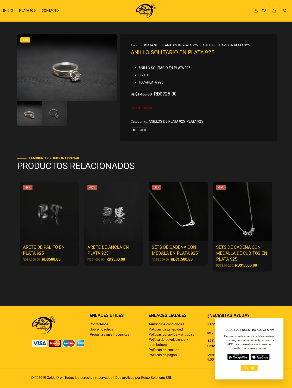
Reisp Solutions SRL (156, 378)
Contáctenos (99, 324)
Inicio (134, 45)
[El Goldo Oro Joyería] (145, 10)
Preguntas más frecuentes (110, 334)
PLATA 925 (151, 45)
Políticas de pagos (163, 355)
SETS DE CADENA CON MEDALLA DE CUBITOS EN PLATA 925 (241, 253)
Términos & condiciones (166, 324)
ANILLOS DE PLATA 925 (181, 45)
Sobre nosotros (101, 329)
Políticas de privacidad (166, 329)
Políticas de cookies (164, 350)
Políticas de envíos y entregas (171, 334)
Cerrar (249, 368)
